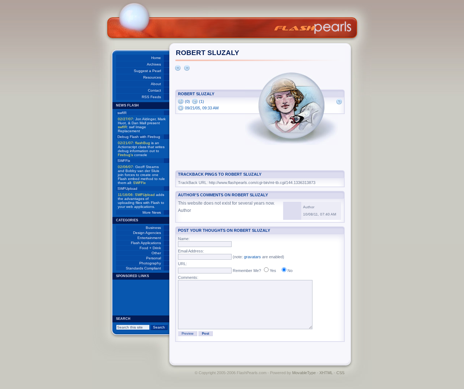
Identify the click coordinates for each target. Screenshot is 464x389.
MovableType (304, 373)
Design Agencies (147, 233)
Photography (150, 263)
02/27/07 (125, 119)
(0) (187, 101)
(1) (201, 101)
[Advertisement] (138, 297)
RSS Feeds (151, 97)
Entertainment (149, 238)
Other (156, 253)
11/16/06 (125, 195)
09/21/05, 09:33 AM (202, 108)
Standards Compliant (143, 268)
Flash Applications (146, 243)
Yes (273, 270)
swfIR (122, 113)
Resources (152, 77)
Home (156, 58)
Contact (154, 90)
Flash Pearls (313, 27)
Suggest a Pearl (147, 71)
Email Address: (191, 251)
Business (153, 228)
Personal (153, 258)
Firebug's (125, 155)
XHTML (326, 373)
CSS (340, 373)
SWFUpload (127, 189)
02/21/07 (125, 143)
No (290, 270)
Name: (184, 239)
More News (151, 212)
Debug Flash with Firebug (138, 137)
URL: (182, 264)
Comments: (188, 277)
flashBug (142, 143)
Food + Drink (150, 248)
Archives (154, 64)
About (156, 84)
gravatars (252, 257)
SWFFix (123, 161)
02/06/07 (125, 167)
